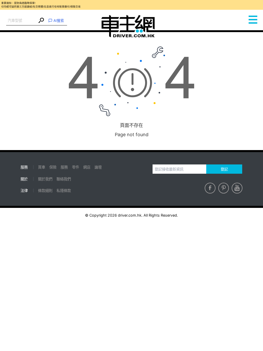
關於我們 (45, 179)
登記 (224, 169)
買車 (41, 167)
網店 (86, 167)
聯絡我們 (64, 179)
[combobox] (21, 20)
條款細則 (45, 190)
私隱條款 (64, 190)
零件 (75, 167)
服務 (64, 167)
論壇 (98, 167)
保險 (53, 167)
